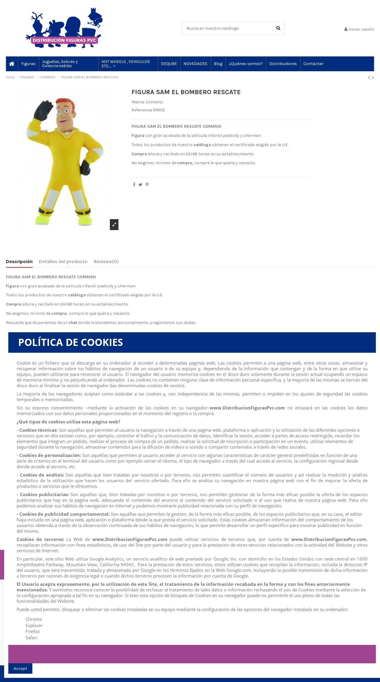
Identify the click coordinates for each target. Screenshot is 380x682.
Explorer (34, 625)
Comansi (154, 102)
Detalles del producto (63, 261)
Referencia (142, 110)
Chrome (34, 619)
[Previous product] (370, 77)
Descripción (19, 261)
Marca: (138, 102)
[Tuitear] (140, 184)
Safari (31, 637)
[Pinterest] (147, 184)
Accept (20, 668)
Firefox (33, 631)
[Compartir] (134, 184)
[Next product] (373, 77)
